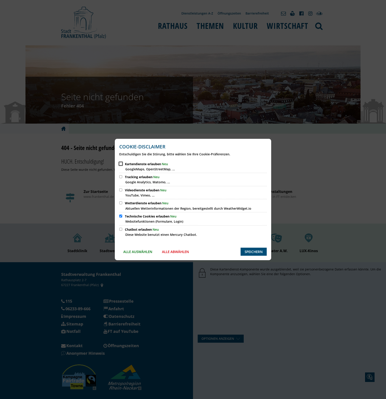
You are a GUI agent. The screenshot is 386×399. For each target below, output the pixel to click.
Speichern (254, 251)
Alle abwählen (175, 251)
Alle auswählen (137, 251)
